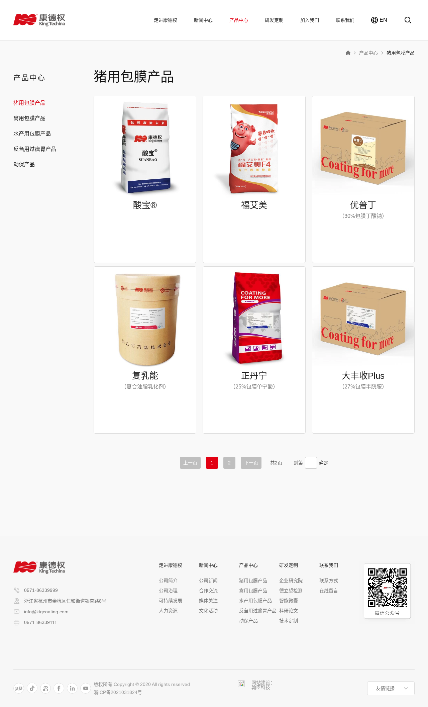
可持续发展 (170, 600)
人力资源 (168, 610)
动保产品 (24, 164)
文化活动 (208, 610)
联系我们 (345, 20)
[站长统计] (241, 683)
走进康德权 (165, 20)
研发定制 (274, 20)
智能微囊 (288, 600)
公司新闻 (208, 580)
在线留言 (328, 590)
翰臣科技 (260, 687)
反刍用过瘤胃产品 (34, 149)
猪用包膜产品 (401, 53)
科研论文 (288, 610)
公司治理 (168, 590)
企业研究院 (291, 580)
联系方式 (328, 580)
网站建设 (260, 682)
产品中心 (238, 20)
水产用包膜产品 (32, 134)
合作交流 (208, 590)
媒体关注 (208, 600)
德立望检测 (291, 590)
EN (382, 20)
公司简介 (168, 580)
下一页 (251, 462)
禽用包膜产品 (29, 118)
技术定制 (288, 620)
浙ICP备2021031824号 (118, 692)
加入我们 (309, 20)
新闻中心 (203, 20)
